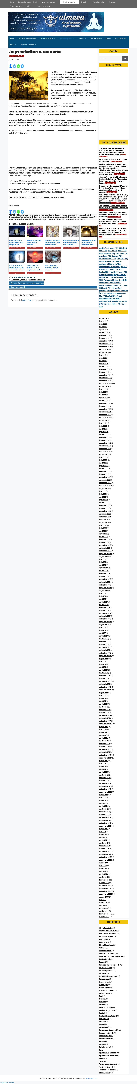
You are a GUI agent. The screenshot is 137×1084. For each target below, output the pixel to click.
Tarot (101, 1061)
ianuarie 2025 (104, 372)
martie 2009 (103, 911)
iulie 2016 (102, 661)
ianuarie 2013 (104, 780)
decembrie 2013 (105, 749)
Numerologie (104, 1019)
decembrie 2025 (105, 341)
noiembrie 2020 (105, 514)
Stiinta (101, 1058)
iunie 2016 (103, 664)
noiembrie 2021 (105, 480)
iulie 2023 (102, 423)
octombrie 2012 (105, 789)
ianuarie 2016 (104, 678)
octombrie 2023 (105, 414)
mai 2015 (102, 701)
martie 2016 (103, 673)
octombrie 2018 (105, 585)
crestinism (105, 256)
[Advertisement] (53, 152)
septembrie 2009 (105, 894)
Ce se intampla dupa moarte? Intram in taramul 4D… (113, 160)
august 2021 (103, 488)
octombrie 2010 (105, 857)
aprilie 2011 (103, 840)
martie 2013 (103, 775)
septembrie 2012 (105, 792)
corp (115, 253)
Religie (28, 6)
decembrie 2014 (105, 715)
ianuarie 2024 (104, 406)
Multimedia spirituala (107, 1010)
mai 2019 (102, 565)
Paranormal (103, 1027)
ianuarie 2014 (104, 746)
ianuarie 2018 (104, 610)
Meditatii (102, 1002)
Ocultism (102, 1021)
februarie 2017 (104, 641)
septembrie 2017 (105, 622)
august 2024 (104, 386)
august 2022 (104, 454)
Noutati (102, 1013)
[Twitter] (14, 64)
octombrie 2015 (105, 687)
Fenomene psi (15, 277)
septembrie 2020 (105, 519)
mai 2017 (102, 633)
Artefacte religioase (106, 936)
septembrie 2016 (105, 656)
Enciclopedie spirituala (107, 976)
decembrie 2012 (105, 783)
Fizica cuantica (105, 987)
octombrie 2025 (105, 346)
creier (124, 253)
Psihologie (103, 1041)
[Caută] (125, 58)
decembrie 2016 (105, 647)
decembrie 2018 (105, 579)
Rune (101, 1050)
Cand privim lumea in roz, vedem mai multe (27, 283)
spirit (107, 288)
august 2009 (104, 897)
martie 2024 (104, 400)
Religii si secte (104, 1047)
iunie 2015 (103, 698)
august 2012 (103, 795)
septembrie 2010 (105, 860)
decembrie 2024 (105, 375)
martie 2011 (103, 843)
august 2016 (103, 658)
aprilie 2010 (103, 874)
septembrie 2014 (105, 724)
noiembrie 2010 (105, 854)
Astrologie (112, 248)
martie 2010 (103, 877)
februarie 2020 (104, 539)
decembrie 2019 (105, 545)
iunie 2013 (103, 766)
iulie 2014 (102, 729)
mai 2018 (102, 599)
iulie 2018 (102, 593)
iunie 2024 (103, 392)
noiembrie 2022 (105, 446)
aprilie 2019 (103, 568)
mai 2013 (102, 769)
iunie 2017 (103, 630)
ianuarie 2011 (104, 848)
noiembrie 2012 (105, 786)
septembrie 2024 (105, 383)
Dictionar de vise (105, 968)
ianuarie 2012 (104, 814)
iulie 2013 (102, 763)
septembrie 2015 (105, 690)
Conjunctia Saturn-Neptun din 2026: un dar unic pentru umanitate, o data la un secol (113, 214)
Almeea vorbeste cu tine (108, 931)
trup (107, 304)
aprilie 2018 (103, 602)
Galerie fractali (104, 993)
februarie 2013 (104, 778)
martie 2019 (103, 570)
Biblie (123, 248)
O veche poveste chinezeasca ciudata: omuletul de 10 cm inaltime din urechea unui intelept (112, 221)
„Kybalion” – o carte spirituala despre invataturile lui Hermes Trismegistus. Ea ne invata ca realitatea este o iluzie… (113, 180)
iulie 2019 (102, 559)
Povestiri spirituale (106, 1033)
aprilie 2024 (103, 397)
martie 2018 (103, 605)
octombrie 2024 (105, 380)
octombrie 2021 (105, 483)
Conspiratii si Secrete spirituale (28, 2)
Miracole (102, 1004)
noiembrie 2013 (105, 752)
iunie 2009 (103, 902)
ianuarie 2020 (104, 542)
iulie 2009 (102, 900)
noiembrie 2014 (105, 718)
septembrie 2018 (105, 588)
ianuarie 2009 (104, 917)
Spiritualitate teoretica (48, 2)
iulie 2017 (102, 627)
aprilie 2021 (103, 500)
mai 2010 (102, 871)
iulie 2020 (102, 525)
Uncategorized (104, 1072)
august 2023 (104, 420)
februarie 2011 (104, 846)
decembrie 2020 (105, 511)
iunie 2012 (103, 800)
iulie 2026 (102, 321)
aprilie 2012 (103, 806)
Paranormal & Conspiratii (115, 280)
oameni (104, 277)
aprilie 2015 (103, 704)
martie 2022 (103, 468)
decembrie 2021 (105, 477)
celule (122, 251)
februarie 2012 (104, 812)
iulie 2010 (102, 865)
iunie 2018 (103, 596)
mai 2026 (102, 327)
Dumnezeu (105, 261)
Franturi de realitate (99, 2)
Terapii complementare (108, 1064)
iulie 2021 (102, 491)
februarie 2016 (104, 675)
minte (112, 275)
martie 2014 (103, 741)
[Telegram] (22, 64)
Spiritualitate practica (68, 2)
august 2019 (103, 556)
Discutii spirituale (107, 259)
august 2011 (103, 829)
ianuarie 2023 (104, 440)
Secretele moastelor (18, 287)
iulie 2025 (102, 355)
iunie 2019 (103, 562)
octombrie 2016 (105, 653)
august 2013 (103, 761)
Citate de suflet (105, 950)
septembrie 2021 (105, 485)
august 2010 (103, 863)
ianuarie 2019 (104, 576)
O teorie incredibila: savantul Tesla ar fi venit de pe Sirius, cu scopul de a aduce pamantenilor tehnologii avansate (113, 189)
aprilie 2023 (103, 432)
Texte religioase (105, 1067)
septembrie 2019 (105, 554)
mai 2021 (102, 497)
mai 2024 (102, 395)
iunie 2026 (103, 324)
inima (122, 272)
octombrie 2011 (105, 823)
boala (103, 251)
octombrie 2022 (105, 449)
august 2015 (103, 692)
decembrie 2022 (105, 443)
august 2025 (104, 352)
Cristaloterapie (105, 959)
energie (116, 264)
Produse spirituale (106, 1038)
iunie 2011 (102, 834)
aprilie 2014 (103, 738)
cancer (112, 251)
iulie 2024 (103, 389)
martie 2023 (103, 434)
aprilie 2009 (103, 908)
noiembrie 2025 (105, 344)
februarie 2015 (104, 709)
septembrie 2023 (105, 417)
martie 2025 (103, 366)
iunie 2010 (103, 868)
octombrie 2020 (105, 517)
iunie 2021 (103, 494)
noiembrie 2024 (105, 378)
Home (12, 2)
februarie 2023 (104, 437)
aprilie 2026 (103, 329)
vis (44, 280)
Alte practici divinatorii (107, 933)
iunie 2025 (103, 358)
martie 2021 (103, 502)
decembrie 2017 (105, 613)
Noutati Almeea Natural (108, 1016)
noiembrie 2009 (105, 888)
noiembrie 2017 (105, 616)
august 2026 (104, 318)
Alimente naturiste (106, 928)
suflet (111, 296)
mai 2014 (102, 735)
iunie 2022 (103, 460)
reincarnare (105, 285)
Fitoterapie (120, 267)
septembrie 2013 (105, 758)
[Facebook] (10, 64)
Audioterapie (104, 942)
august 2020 (104, 522)
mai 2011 (102, 837)
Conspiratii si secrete (107, 953)
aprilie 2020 (103, 534)
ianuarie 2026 (104, 338)
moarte (122, 275)
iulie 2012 (102, 797)
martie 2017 (103, 639)
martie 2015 (103, 707)
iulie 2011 (102, 831)
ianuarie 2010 (104, 883)
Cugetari (117, 256)
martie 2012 (103, 809)
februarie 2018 (104, 607)
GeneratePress (91, 1078)
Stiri (103, 296)
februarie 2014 (104, 743)
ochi (113, 277)
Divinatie (83, 2)
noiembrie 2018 (105, 582)
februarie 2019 (104, 573)
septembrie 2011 (105, 826)
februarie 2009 (104, 914)
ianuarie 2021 (104, 508)
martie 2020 (103, 536)
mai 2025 (102, 361)
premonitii (23, 280)
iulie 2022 (102, 457)
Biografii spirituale (106, 945)
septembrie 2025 (105, 349)
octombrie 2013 (105, 755)
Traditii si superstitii (16, 6)
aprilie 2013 (103, 772)
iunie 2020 (103, 528)
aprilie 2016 (103, 670)
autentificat (26, 300)
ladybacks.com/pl (7, 1083)
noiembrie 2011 (104, 820)
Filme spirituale (105, 982)
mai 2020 (102, 531)
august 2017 (103, 624)
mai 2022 (102, 463)
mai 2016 (102, 667)
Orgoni (101, 1024)
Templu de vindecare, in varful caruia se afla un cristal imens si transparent (113, 207)
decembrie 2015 (105, 681)
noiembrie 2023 (105, 412)
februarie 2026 (104, 335)
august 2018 (103, 590)
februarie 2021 (104, 505)
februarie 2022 (104, 471)
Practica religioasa (106, 1036)
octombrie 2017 (105, 619)
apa (102, 248)
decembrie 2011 (105, 817)
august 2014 (103, 727)
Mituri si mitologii (105, 1007)
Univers (116, 304)
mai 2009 (102, 905)
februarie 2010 (104, 880)
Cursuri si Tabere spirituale (109, 965)
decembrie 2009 (105, 885)
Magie (101, 996)
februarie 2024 (105, 403)
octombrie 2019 (105, 551)
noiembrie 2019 (105, 548)
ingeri (114, 272)
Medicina (112, 2)
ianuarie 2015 (104, 712)
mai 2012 (102, 803)
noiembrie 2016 (105, 650)
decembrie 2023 (105, 409)
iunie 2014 (103, 732)
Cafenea (102, 948)
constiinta (105, 253)
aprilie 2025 (103, 363)
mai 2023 (102, 429)
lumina (103, 275)
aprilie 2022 (103, 466)
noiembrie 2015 (105, 684)
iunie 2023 (103, 426)
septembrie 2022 (105, 451)
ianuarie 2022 (104, 474)
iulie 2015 (102, 695)
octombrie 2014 (105, 721)
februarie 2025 (104, 369)
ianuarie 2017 (104, 644)
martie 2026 (103, 332)
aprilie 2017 (103, 636)
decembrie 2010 (105, 851)
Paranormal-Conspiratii (44, 6)
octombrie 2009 (105, 891)
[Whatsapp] (18, 64)
